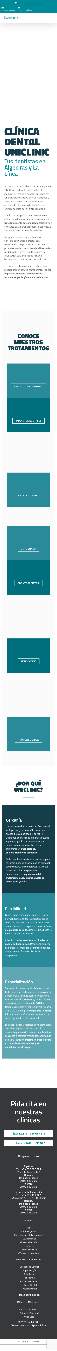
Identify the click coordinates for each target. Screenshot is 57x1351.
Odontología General (28, 386)
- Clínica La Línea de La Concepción (28, 1235)
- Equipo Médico (28, 1238)
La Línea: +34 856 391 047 (28, 1143)
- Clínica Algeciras (29, 1231)
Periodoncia (28, 661)
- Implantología (28, 1270)
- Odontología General (28, 1266)
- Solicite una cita (28, 1249)
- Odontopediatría (28, 1281)
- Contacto (28, 1246)
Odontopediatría (28, 583)
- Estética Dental (28, 1285)
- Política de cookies (28, 1309)
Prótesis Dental (28, 740)
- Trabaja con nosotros (28, 1253)
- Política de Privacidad (28, 1313)
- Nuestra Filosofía (28, 1242)
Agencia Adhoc (38, 1325)
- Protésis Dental (28, 1288)
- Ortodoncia (28, 1274)
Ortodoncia (28, 549)
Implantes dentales (28, 421)
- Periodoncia (29, 1277)
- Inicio (29, 1227)
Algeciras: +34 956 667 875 (28, 1133)
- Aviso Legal (28, 1316)
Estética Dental (28, 495)
